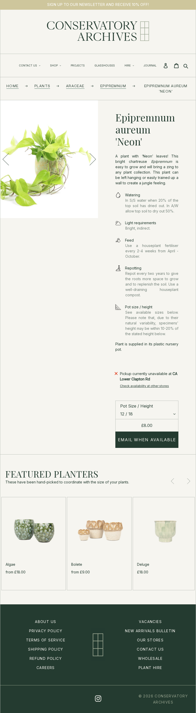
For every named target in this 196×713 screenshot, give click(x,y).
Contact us (150, 649)
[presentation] (5, 159)
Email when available (147, 439)
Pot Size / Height (136, 406)
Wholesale (150, 658)
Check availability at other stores (144, 386)
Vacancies (150, 621)
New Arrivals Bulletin (150, 631)
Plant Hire (150, 667)
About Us (45, 621)
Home (12, 86)
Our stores (150, 640)
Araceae (75, 86)
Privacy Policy (46, 631)
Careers (45, 667)
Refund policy (46, 658)
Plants (42, 86)
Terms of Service (45, 640)
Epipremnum (113, 86)
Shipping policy (45, 649)
